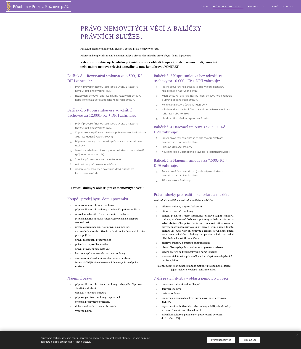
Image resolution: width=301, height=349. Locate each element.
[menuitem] (205, 6)
